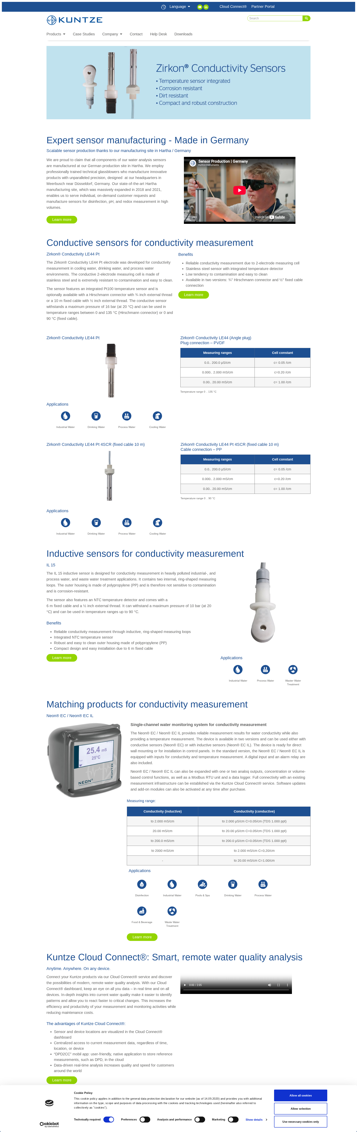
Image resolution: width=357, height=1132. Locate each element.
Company (110, 34)
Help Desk (158, 34)
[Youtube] (199, 7)
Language (178, 6)
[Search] (306, 18)
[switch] (145, 1120)
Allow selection (301, 1108)
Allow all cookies (301, 1095)
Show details (254, 1119)
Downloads (183, 34)
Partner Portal (262, 6)
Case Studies (84, 34)
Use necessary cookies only (300, 1121)
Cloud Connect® (233, 6)
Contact (136, 34)
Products (53, 34)
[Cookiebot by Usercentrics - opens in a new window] (49, 1125)
